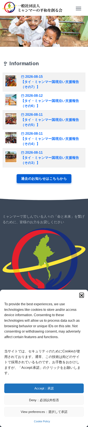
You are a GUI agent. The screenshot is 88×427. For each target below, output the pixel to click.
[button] (81, 295)
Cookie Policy (42, 421)
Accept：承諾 (44, 388)
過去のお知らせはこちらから (44, 178)
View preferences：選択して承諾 (44, 412)
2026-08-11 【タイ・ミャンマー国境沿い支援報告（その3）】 (50, 158)
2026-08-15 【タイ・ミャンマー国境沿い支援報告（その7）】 (50, 82)
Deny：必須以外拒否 (44, 400)
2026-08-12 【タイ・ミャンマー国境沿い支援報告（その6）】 (50, 101)
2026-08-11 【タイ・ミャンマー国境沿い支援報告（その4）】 (50, 139)
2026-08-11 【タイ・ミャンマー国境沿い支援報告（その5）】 (50, 120)
